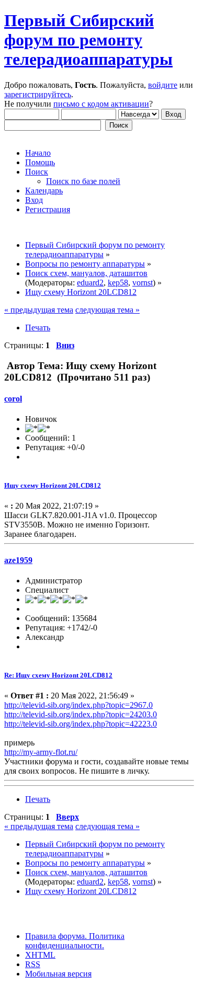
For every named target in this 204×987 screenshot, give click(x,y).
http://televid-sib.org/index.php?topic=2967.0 (78, 705)
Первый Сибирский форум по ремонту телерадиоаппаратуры (88, 39)
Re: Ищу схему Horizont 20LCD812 (58, 675)
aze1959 (18, 560)
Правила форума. (56, 936)
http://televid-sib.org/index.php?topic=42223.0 (80, 723)
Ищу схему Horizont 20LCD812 (52, 485)
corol (13, 398)
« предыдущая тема (38, 309)
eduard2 (90, 282)
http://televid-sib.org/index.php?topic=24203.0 (80, 714)
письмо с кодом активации (101, 103)
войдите (162, 85)
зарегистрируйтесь (37, 94)
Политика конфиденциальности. (74, 941)
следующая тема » (107, 309)
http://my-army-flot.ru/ (40, 752)
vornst (142, 282)
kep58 (118, 282)
